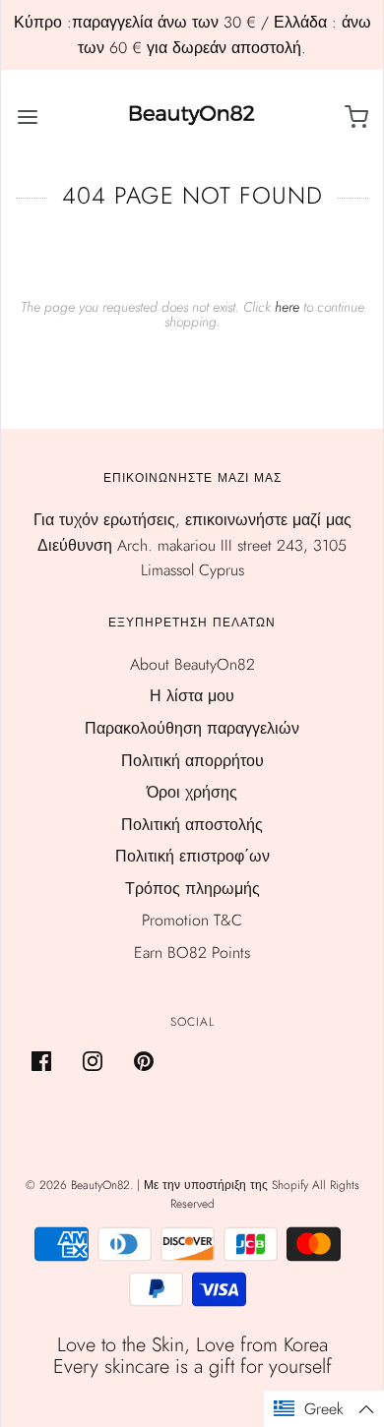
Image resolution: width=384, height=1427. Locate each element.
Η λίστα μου (192, 695)
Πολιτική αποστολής (192, 824)
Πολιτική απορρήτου (192, 760)
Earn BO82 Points (192, 952)
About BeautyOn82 (192, 664)
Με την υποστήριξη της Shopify (226, 1185)
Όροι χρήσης (192, 792)
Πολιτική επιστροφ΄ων (192, 856)
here (287, 307)
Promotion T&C (192, 920)
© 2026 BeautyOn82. (81, 1185)
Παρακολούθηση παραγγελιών (192, 728)
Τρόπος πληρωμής (192, 888)
